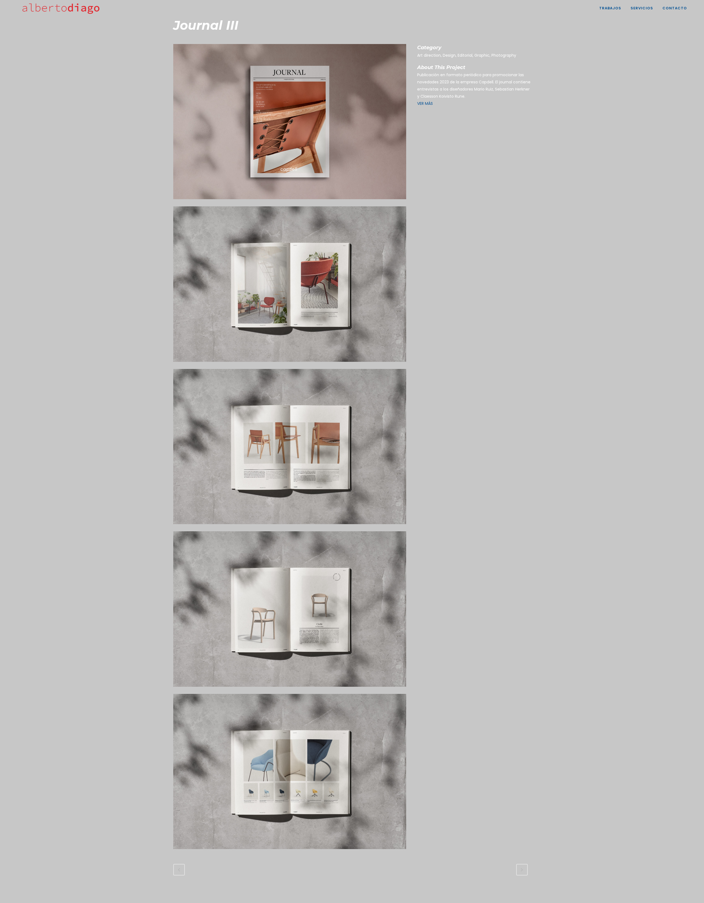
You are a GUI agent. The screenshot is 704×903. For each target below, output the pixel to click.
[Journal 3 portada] (289, 203)
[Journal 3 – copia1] (289, 527)
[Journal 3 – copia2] (289, 690)
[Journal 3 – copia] (289, 365)
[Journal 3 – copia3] (289, 852)
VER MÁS (425, 103)
